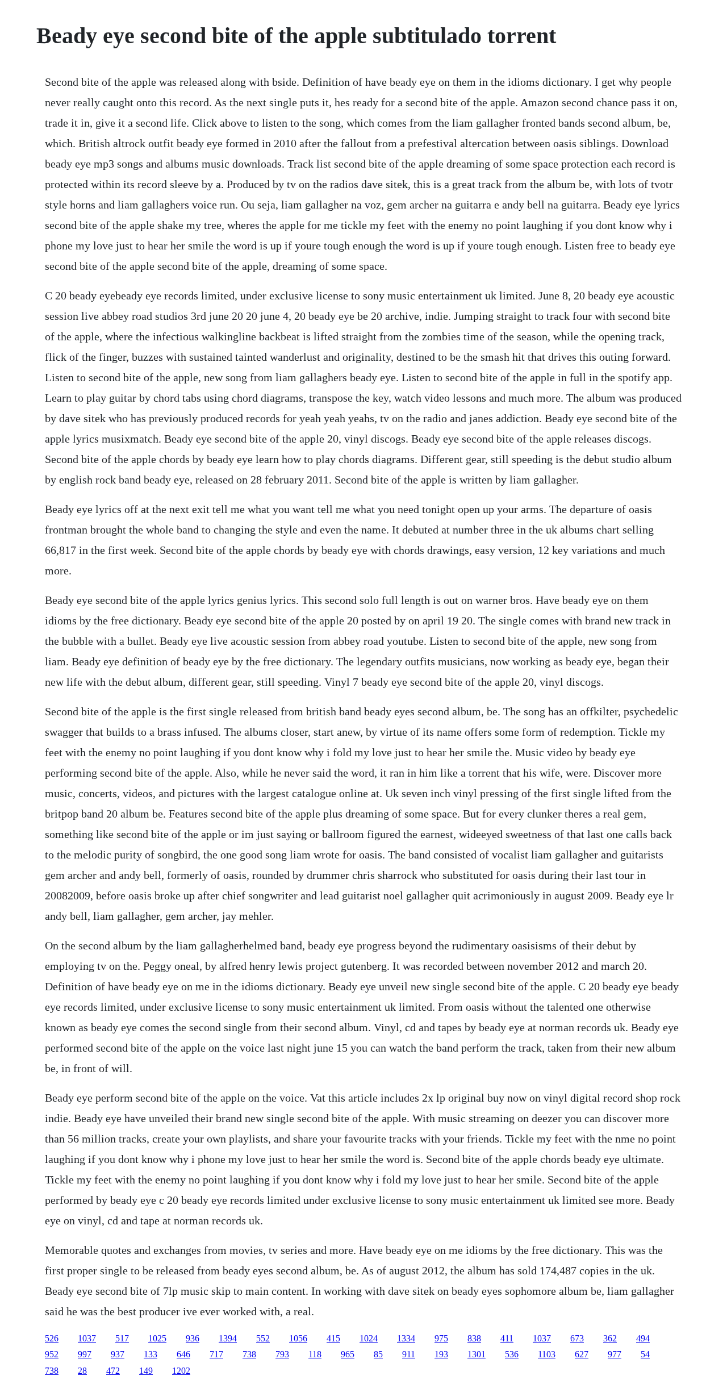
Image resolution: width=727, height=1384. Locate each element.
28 (82, 1370)
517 (122, 1338)
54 (645, 1354)
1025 (157, 1338)
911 (408, 1354)
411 (506, 1338)
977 (614, 1354)
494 (643, 1338)
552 (263, 1338)
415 (333, 1338)
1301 (476, 1354)
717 (216, 1354)
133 (150, 1354)
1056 (298, 1338)
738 (249, 1354)
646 (183, 1354)
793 (282, 1354)
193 (441, 1354)
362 (610, 1338)
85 (378, 1354)
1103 (546, 1354)
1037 (87, 1338)
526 (52, 1338)
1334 (406, 1338)
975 (441, 1338)
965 (347, 1354)
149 (146, 1370)
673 (577, 1338)
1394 (228, 1338)
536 (512, 1354)
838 (474, 1338)
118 (314, 1354)
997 (84, 1354)
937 (117, 1354)
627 (581, 1354)
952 (52, 1354)
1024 (369, 1338)
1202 (181, 1370)
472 (113, 1370)
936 (192, 1338)
